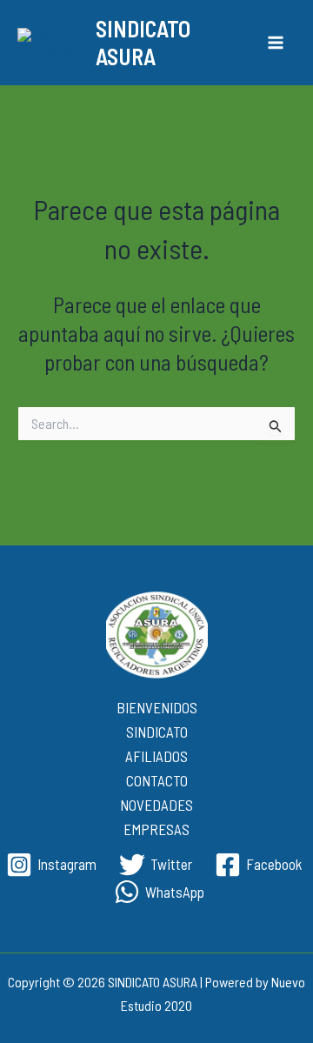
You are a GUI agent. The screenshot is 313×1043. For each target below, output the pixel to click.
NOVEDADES (156, 804)
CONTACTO (157, 780)
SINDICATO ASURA (143, 42)
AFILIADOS (156, 756)
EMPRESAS (156, 829)
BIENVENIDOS (157, 707)
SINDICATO (157, 731)
